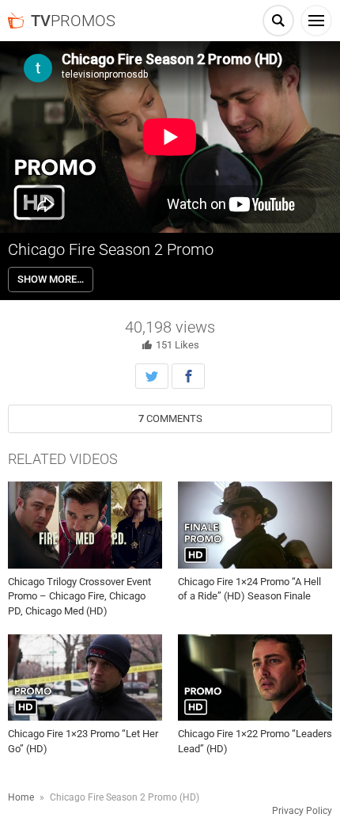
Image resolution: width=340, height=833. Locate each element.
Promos (73, 21)
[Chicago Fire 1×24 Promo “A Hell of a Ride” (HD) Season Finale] (255, 525)
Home (21, 797)
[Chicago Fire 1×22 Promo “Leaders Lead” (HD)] (255, 677)
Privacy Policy (302, 810)
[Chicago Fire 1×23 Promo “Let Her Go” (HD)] (85, 677)
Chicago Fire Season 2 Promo (110, 249)
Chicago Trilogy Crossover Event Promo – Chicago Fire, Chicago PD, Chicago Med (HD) (79, 596)
